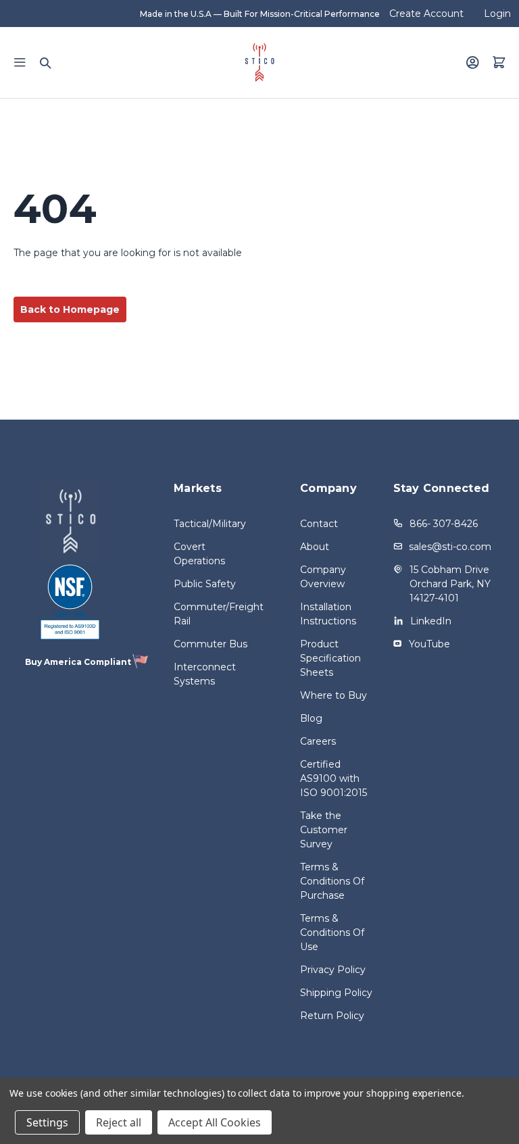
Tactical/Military (210, 524)
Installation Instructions (328, 614)
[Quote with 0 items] (499, 62)
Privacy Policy (333, 970)
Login (497, 13)
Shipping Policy (336, 993)
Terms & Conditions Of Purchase (332, 881)
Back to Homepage (70, 309)
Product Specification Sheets (330, 658)
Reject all (118, 1122)
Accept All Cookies (214, 1122)
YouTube (429, 644)
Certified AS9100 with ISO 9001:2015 (333, 778)
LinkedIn (430, 621)
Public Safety (205, 584)
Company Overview (323, 577)
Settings (47, 1122)
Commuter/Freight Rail (213, 614)
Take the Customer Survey (323, 830)
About (314, 547)
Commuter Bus (210, 644)
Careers (318, 741)
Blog (311, 718)
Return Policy (332, 1016)
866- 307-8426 (444, 524)
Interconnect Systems (205, 674)
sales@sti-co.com (450, 547)
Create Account (426, 13)
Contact (319, 524)
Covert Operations (199, 554)
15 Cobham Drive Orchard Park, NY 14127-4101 (450, 584)
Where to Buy (333, 695)
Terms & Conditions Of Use (332, 932)
